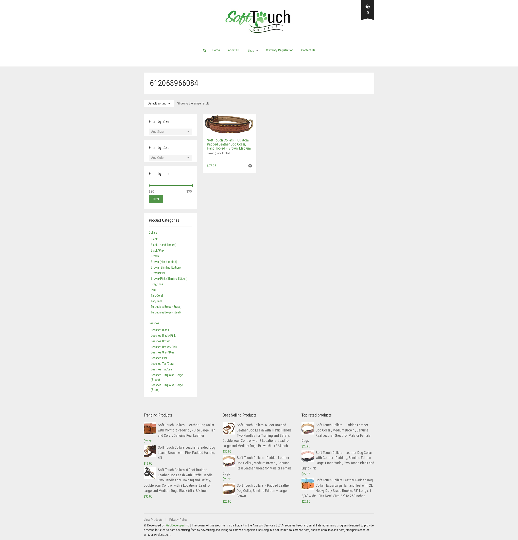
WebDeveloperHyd (177, 525)
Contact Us (308, 50)
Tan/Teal (156, 301)
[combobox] (170, 132)
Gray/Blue (157, 284)
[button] (250, 166)
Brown (155, 256)
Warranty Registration (279, 50)
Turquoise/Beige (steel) (166, 312)
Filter (156, 199)
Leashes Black (160, 330)
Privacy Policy (178, 520)
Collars (153, 232)
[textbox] (170, 132)
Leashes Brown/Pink (164, 347)
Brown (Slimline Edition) (166, 267)
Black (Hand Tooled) (163, 245)
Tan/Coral (157, 295)
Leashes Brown (160, 341)
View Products (153, 520)
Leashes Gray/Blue (162, 352)
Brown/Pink (158, 273)
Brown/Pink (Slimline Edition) (169, 279)
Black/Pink (157, 250)
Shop (251, 50)
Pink (153, 290)
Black (154, 239)
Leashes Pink (159, 358)
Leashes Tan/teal (161, 369)
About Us (234, 50)
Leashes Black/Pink (163, 336)
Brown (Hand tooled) (218, 153)
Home (216, 50)
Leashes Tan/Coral (162, 364)
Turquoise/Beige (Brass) (166, 307)
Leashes (154, 323)
